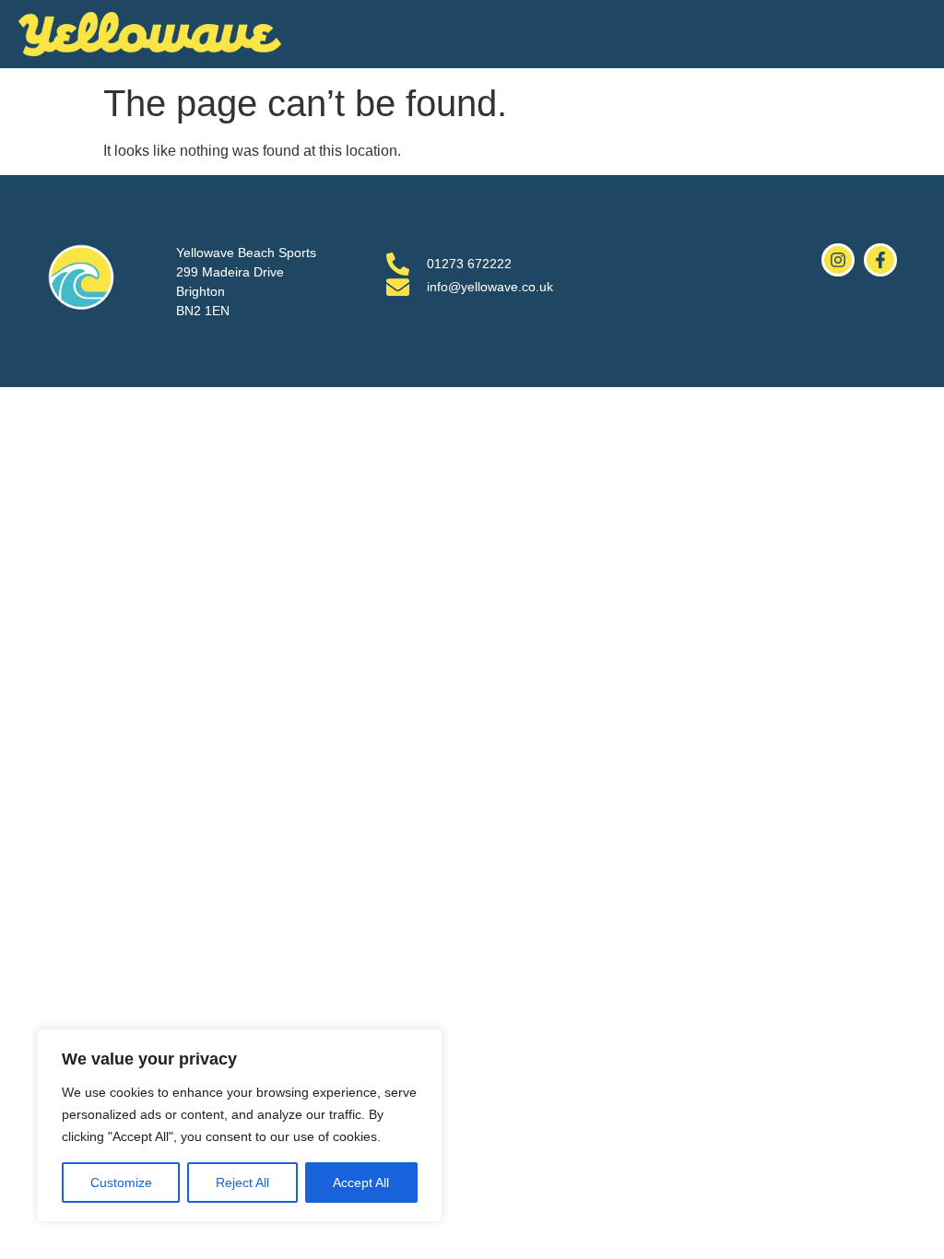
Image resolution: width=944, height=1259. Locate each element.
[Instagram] (838, 260)
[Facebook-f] (880, 260)
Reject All (242, 1182)
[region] (239, 1125)
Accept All (361, 1182)
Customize (121, 1182)
